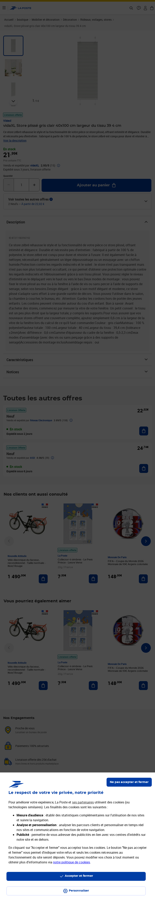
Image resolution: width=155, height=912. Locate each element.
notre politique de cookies (71, 862)
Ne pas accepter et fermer (129, 782)
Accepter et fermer (79, 876)
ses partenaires (83, 802)
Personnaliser (79, 890)
